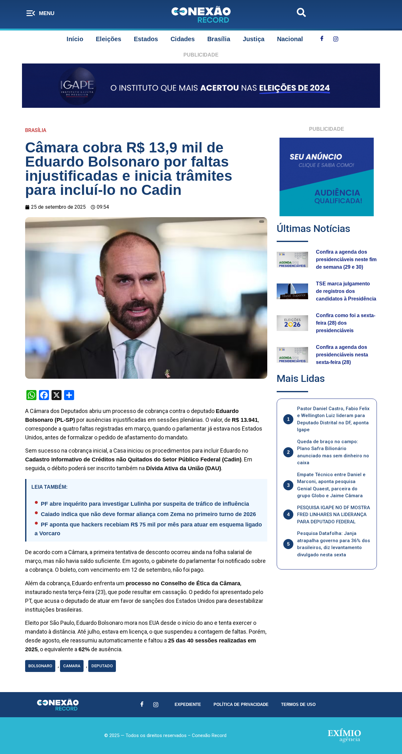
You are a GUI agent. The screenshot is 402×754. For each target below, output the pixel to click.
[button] (301, 14)
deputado (102, 665)
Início (75, 39)
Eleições (108, 39)
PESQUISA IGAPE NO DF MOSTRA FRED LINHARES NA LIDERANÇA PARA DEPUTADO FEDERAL (333, 515)
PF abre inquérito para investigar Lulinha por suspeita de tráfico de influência (145, 504)
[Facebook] (322, 39)
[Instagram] (335, 39)
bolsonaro (40, 665)
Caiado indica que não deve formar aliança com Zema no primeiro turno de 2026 (148, 514)
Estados (146, 39)
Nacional (290, 39)
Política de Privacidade (241, 704)
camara (71, 665)
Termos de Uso (298, 704)
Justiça (253, 39)
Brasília (218, 39)
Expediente (188, 704)
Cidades (183, 39)
